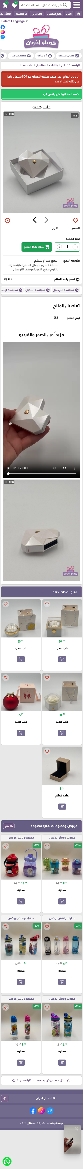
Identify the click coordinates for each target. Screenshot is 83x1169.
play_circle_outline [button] (7, 220)
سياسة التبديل (37, 290)
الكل (69, 13)
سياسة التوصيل (66, 290)
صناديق (41, 65)
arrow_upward (4, 1098)
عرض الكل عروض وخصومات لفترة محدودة (41, 1080)
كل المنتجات (57, 65)
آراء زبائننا (44, 56)
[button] (14, 5)
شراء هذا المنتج (37, 246)
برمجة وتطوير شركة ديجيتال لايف (41, 1123)
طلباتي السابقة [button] (68, 56)
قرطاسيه (21, 13)
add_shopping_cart (62, 659)
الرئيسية (74, 65)
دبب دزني (36, 13)
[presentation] (46, 220)
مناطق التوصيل (20, 56)
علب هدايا (26, 65)
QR (8, 280)
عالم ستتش (54, 13)
